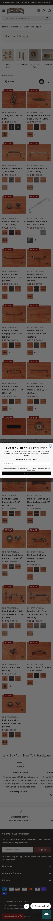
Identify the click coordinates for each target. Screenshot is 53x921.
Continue (26, 473)
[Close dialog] (50, 445)
